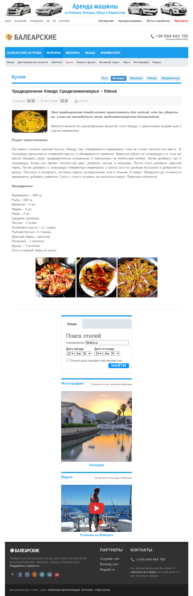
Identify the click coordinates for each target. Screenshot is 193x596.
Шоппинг (57, 62)
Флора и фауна (86, 62)
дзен (8, 21)
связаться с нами (143, 572)
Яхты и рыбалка (158, 21)
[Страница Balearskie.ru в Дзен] (12, 574)
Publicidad (102, 590)
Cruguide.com (109, 558)
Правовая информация (64, 590)
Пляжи (11, 62)
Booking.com (109, 564)
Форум (157, 62)
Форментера (111, 53)
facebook (21, 21)
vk (54, 21)
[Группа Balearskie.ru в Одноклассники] (34, 574)
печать (83, 100)
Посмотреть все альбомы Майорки (111, 384)
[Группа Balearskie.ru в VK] (49, 574)
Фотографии (141, 62)
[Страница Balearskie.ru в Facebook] (20, 574)
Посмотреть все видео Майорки (113, 478)
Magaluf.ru (107, 569)
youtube (64, 21)
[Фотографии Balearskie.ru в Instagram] (27, 574)
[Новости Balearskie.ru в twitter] (42, 574)
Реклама (87, 590)
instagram (36, 21)
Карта (126, 62)
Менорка (73, 53)
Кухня (69, 62)
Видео (66, 477)
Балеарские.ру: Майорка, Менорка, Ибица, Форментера (32, 37)
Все (104, 78)
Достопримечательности (33, 62)
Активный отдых (109, 62)
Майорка (54, 53)
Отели (72, 324)
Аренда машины (130, 21)
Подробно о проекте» (25, 566)
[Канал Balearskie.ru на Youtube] (57, 575)
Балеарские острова (24, 53)
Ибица (90, 53)
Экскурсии (106, 21)
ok (47, 21)
